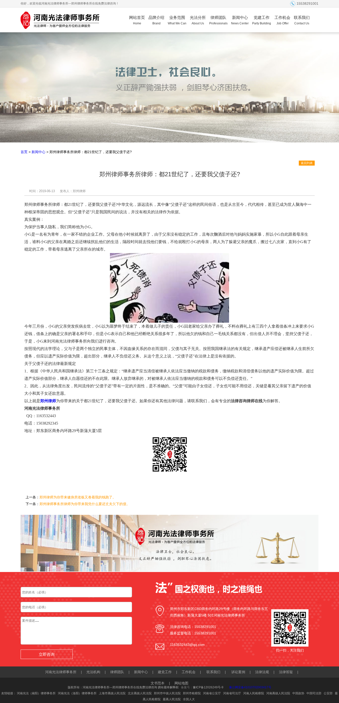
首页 (24, 152)
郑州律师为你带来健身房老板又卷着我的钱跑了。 (77, 497)
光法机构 (93, 672)
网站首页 (137, 20)
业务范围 (177, 20)
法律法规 (262, 672)
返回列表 (307, 163)
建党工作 (165, 672)
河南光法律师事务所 (60, 672)
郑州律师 (48, 401)
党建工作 (261, 20)
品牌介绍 (156, 20)
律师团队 (218, 20)
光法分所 (198, 20)
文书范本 (158, 683)
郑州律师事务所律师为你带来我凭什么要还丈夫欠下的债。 (84, 504)
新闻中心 (240, 20)
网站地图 (181, 683)
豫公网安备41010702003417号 (250, 687)
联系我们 (302, 20)
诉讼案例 (238, 672)
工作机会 (282, 20)
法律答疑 (286, 672)
